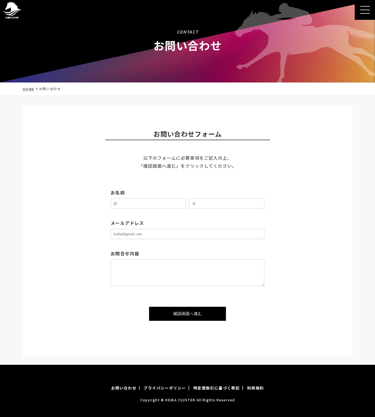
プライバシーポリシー (165, 388)
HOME (28, 89)
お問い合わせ (123, 388)
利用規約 (255, 388)
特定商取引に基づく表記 (216, 388)
